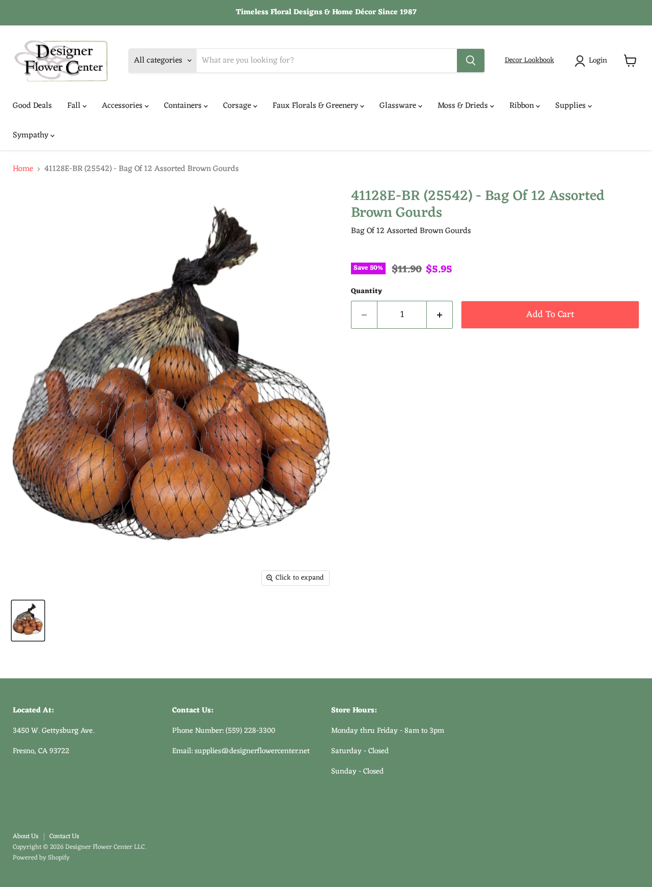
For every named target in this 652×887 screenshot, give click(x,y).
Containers (184, 106)
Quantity (366, 292)
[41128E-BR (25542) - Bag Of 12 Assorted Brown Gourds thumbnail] (28, 620)
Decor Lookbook (529, 60)
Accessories (123, 106)
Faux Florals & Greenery (316, 106)
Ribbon (522, 106)
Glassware (398, 106)
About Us (25, 836)
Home (23, 169)
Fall (75, 106)
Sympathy (31, 135)
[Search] (470, 60)
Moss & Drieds (464, 106)
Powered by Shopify (41, 858)
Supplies (571, 106)
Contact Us (64, 836)
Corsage (238, 106)
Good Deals (32, 106)
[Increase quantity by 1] (440, 315)
